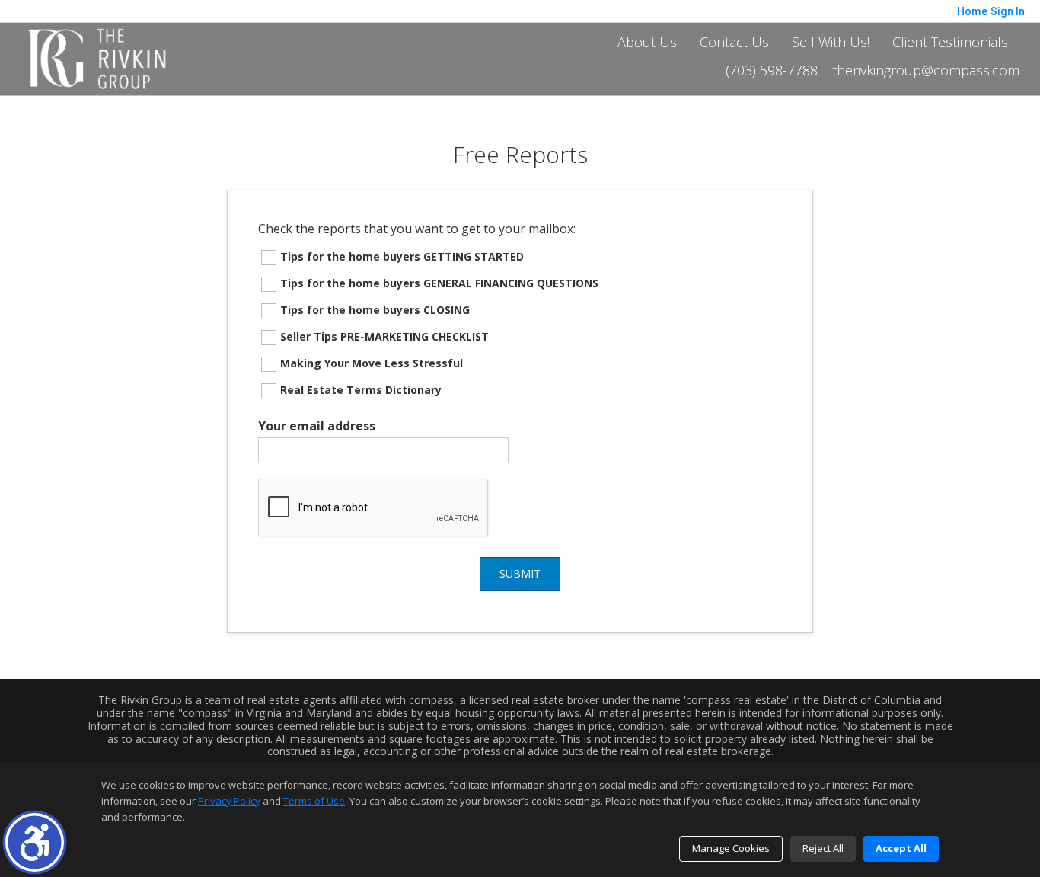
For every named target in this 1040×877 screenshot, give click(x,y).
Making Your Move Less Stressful (371, 363)
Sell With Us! (830, 42)
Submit (520, 573)
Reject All (823, 848)
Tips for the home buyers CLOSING (375, 309)
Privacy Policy (229, 801)
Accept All (901, 848)
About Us (647, 42)
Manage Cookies (731, 848)
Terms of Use (314, 801)
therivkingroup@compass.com (925, 70)
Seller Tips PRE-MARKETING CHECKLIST (384, 336)
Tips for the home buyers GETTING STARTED (402, 256)
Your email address (316, 426)
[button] (34, 842)
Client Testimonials (950, 42)
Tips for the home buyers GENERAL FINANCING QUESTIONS (439, 283)
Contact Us (734, 42)
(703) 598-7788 (772, 70)
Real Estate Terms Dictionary (361, 389)
